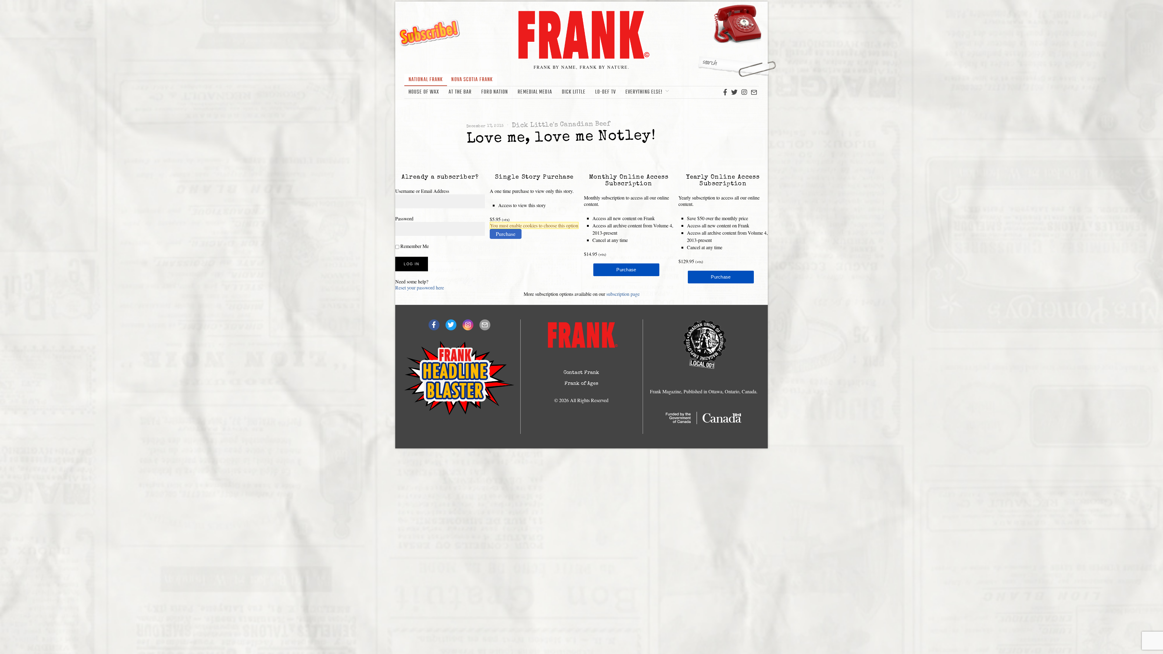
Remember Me (414, 246)
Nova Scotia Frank (472, 79)
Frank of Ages (581, 384)
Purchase (505, 233)
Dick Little (573, 92)
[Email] (754, 92)
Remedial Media (535, 92)
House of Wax (424, 92)
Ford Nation (494, 92)
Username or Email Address (422, 191)
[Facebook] (725, 92)
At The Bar (460, 92)
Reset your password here (419, 287)
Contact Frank (581, 373)
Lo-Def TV (605, 92)
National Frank (426, 79)
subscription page (623, 294)
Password (404, 218)
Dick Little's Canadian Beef (561, 125)
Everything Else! (644, 92)
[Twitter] (734, 92)
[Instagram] (744, 92)
